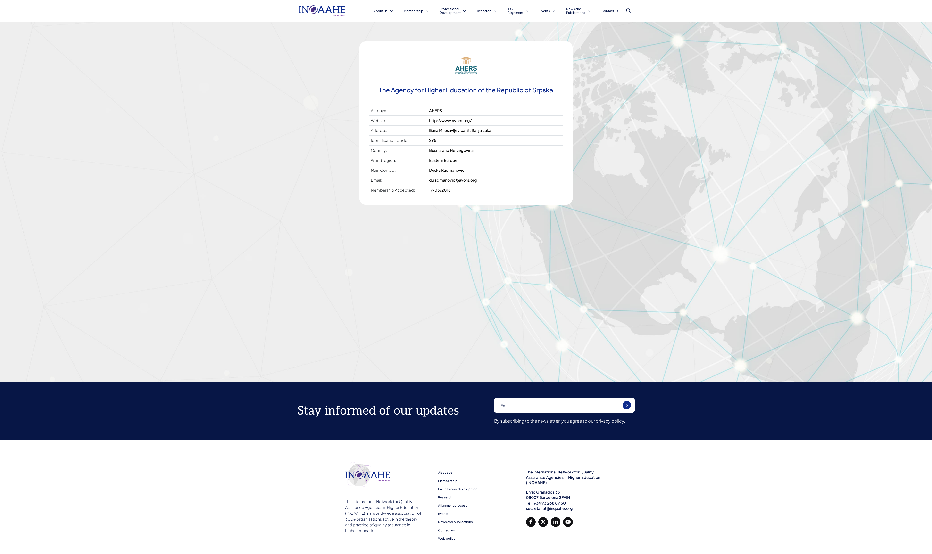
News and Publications (575, 11)
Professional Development (450, 11)
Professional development (458, 489)
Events (545, 11)
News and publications (455, 522)
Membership (413, 11)
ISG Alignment (515, 11)
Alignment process (452, 505)
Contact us (609, 11)
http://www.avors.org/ (450, 120)
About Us (381, 11)
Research (484, 11)
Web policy (446, 538)
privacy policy (610, 421)
